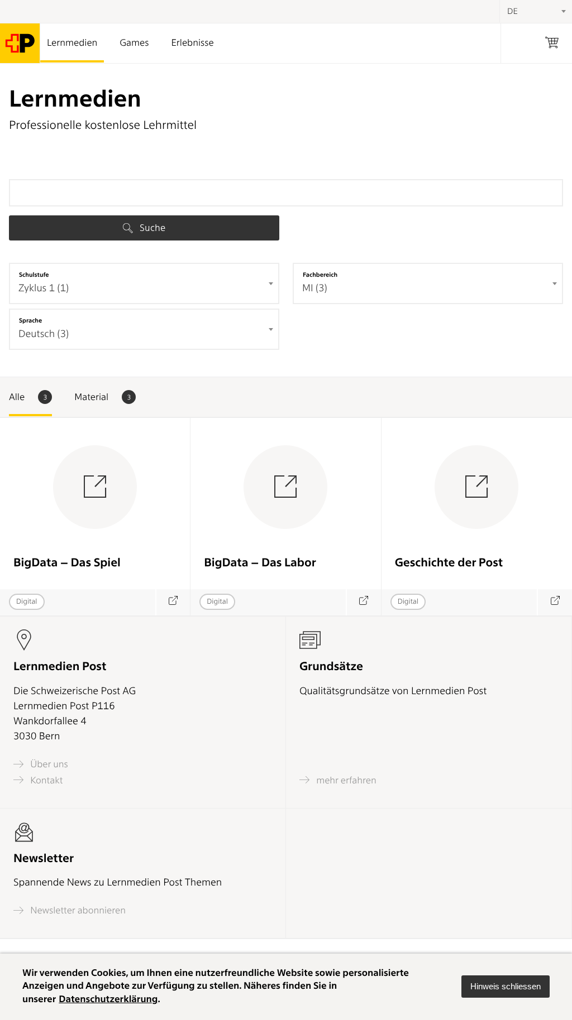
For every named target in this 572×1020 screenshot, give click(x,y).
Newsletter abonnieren (77, 910)
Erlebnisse (192, 43)
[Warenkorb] (552, 43)
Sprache (30, 320)
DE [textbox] (512, 11)
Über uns (48, 764)
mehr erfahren (345, 780)
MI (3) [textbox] (314, 288)
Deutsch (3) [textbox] (43, 334)
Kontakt (45, 780)
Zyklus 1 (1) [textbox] (43, 288)
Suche (151, 227)
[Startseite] (20, 43)
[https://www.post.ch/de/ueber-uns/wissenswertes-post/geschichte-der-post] (554, 602)
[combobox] (144, 283)
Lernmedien (72, 43)
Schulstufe (34, 274)
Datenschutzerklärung (108, 999)
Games (134, 43)
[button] (505, 986)
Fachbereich (320, 274)
